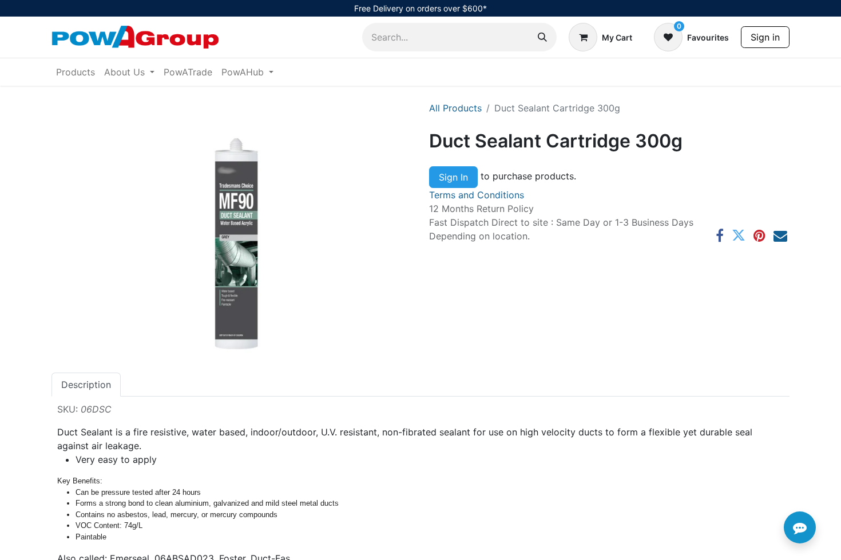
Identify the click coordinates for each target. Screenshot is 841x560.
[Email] (780, 235)
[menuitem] (75, 72)
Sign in (765, 37)
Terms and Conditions (476, 195)
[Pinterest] (759, 235)
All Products (455, 108)
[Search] (542, 37)
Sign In (453, 177)
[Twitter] (738, 235)
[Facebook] (720, 235)
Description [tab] (86, 384)
